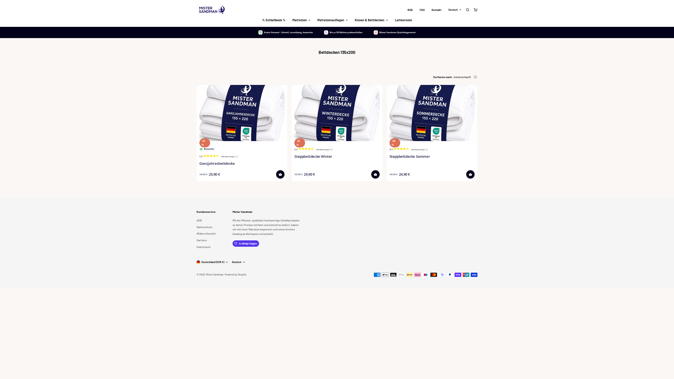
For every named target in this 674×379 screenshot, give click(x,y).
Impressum (203, 246)
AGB (199, 220)
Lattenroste (403, 20)
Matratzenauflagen (330, 20)
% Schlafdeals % (273, 20)
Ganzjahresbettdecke (217, 163)
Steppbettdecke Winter (313, 156)
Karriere (202, 240)
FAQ (422, 9)
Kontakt (436, 9)
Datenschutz (204, 227)
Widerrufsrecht (206, 233)
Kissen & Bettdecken (369, 20)
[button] (280, 174)
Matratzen (299, 20)
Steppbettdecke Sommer (409, 156)
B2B (410, 9)
